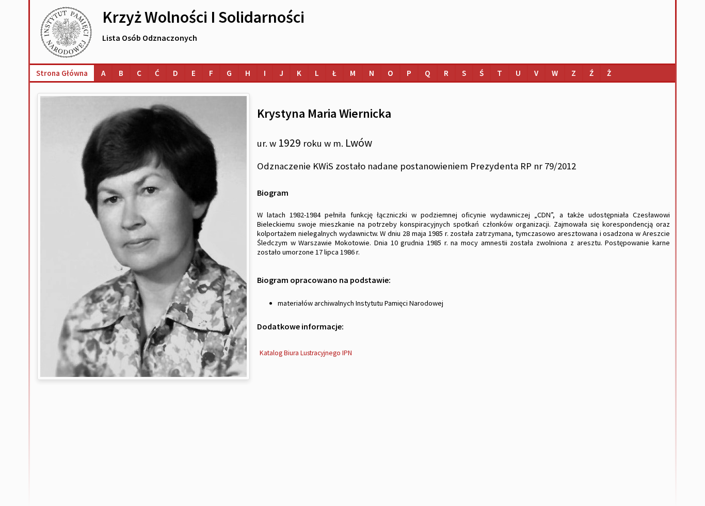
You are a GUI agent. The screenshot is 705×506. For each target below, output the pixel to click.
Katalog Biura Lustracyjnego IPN (306, 353)
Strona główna (62, 73)
